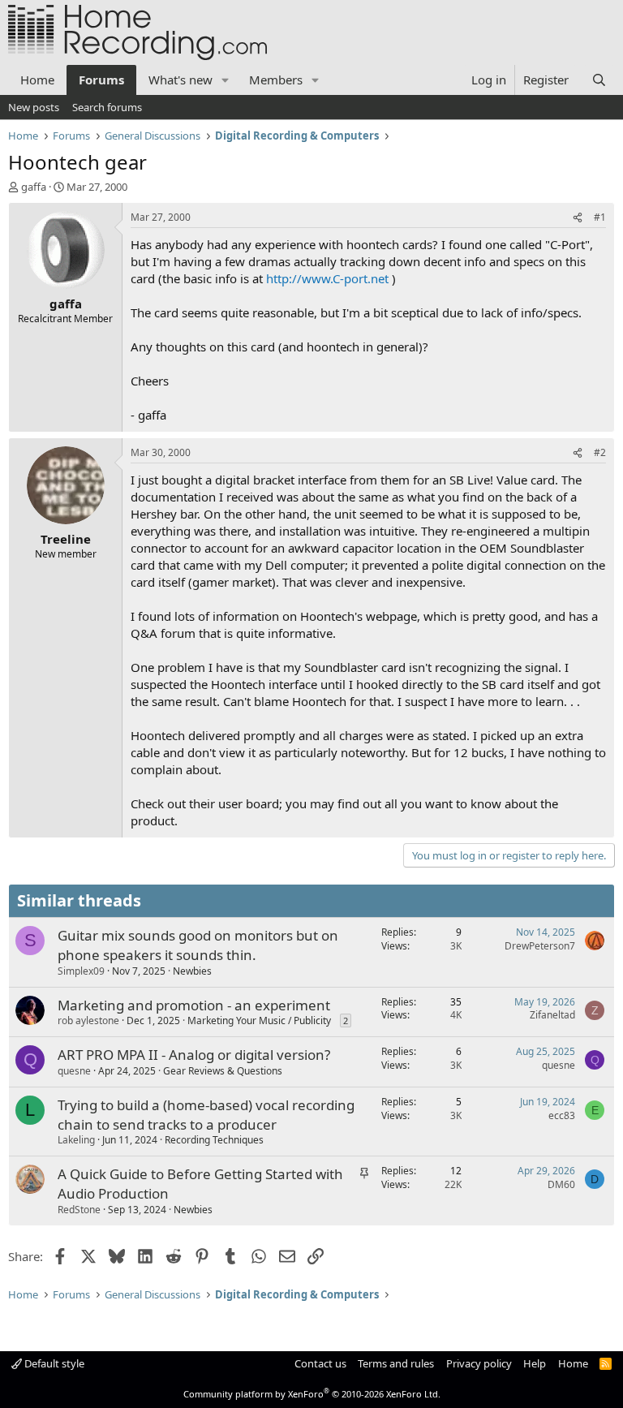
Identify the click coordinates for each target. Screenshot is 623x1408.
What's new (180, 79)
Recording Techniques (214, 1140)
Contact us (320, 1363)
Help (534, 1363)
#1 (600, 217)
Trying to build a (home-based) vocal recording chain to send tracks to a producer (206, 1115)
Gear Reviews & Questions (222, 1071)
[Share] (577, 218)
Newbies (192, 971)
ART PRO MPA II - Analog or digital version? (194, 1054)
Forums (101, 79)
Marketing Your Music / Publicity (259, 1020)
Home (37, 79)
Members (276, 79)
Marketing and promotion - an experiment (194, 1005)
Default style (53, 1363)
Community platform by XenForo (311, 1394)
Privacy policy (479, 1363)
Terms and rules (396, 1363)
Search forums (107, 107)
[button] (225, 80)
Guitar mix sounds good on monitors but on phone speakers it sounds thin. (198, 945)
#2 (600, 452)
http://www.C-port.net (327, 278)
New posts (33, 107)
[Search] (599, 80)
